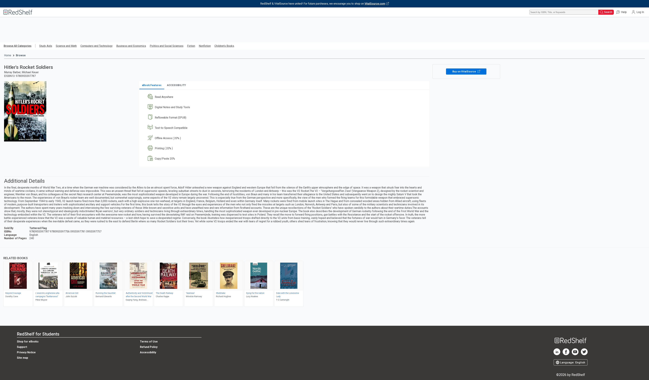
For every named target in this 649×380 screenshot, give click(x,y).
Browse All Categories (17, 46)
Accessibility (148, 352)
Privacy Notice (26, 352)
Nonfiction (205, 46)
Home (7, 55)
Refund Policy (149, 347)
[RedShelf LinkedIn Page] (557, 354)
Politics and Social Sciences (166, 46)
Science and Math (66, 46)
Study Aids (45, 46)
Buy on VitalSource (464, 71)
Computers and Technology (96, 46)
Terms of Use (149, 341)
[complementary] (324, 277)
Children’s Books (224, 46)
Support (22, 347)
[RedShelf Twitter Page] (584, 354)
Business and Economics (131, 46)
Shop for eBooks (28, 341)
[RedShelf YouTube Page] (575, 354)
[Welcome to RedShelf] (18, 12)
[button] (285, 97)
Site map (22, 357)
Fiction (191, 46)
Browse (21, 55)
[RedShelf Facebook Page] (566, 354)
